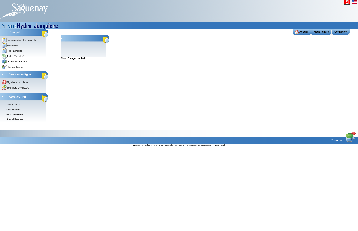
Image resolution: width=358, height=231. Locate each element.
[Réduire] (2, 32)
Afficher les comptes (17, 61)
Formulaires (13, 45)
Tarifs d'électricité (15, 56)
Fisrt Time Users (14, 114)
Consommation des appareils (21, 40)
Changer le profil (15, 67)
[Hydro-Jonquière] (24, 10)
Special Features (14, 119)
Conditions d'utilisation (185, 145)
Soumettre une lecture (18, 87)
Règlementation (14, 51)
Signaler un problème (17, 82)
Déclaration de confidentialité (210, 145)
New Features (13, 109)
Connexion (337, 140)
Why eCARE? (13, 104)
